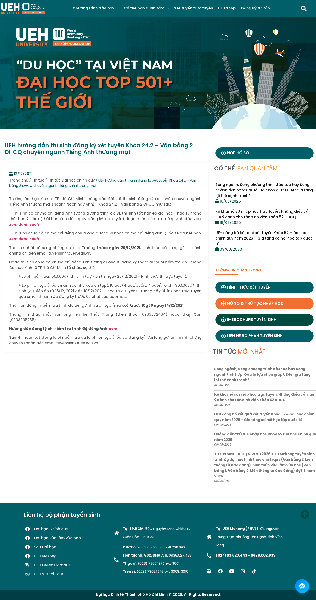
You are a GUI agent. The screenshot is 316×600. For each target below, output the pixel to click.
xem (113, 329)
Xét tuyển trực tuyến (193, 8)
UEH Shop (227, 8)
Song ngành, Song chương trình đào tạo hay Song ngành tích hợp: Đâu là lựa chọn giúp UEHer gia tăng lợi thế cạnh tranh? (264, 190)
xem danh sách (24, 225)
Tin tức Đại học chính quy (71, 180)
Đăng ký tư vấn (255, 8)
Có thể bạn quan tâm (144, 8)
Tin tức (38, 180)
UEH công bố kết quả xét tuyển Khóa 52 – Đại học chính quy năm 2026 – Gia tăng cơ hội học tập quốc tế (264, 238)
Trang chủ (18, 180)
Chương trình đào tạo (93, 8)
